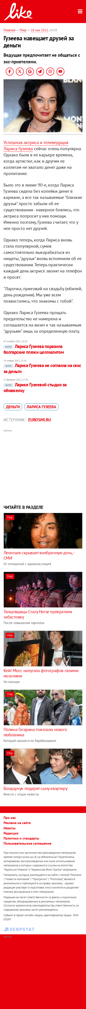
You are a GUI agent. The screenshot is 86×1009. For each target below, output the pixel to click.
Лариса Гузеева (41, 406)
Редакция (11, 833)
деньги (13, 406)
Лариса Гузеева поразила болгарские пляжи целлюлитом (34, 349)
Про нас (10, 817)
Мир (23, 30)
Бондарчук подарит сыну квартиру (35, 788)
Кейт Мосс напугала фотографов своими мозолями (41, 673)
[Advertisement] (43, 466)
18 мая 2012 (39, 30)
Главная (9, 30)
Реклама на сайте (17, 822)
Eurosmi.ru (39, 419)
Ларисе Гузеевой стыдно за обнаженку (35, 387)
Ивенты (9, 828)
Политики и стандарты (21, 838)
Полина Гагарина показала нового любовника (35, 732)
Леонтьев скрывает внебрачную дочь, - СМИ (39, 555)
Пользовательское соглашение (27, 843)
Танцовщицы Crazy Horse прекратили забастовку (38, 614)
